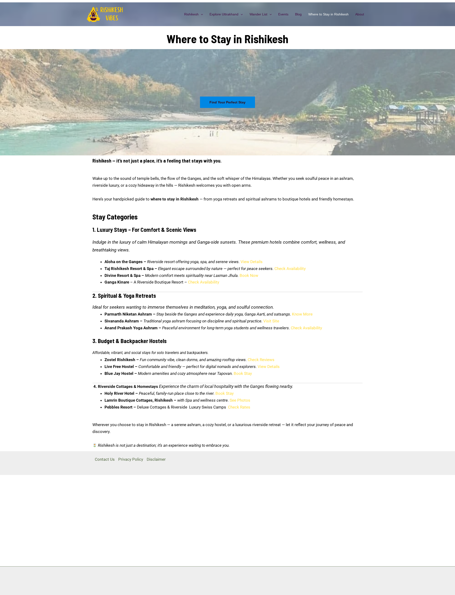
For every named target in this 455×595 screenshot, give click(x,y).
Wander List (258, 14)
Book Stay (243, 373)
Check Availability (290, 268)
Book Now (249, 275)
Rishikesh (191, 14)
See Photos (240, 400)
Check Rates (239, 407)
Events (283, 14)
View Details (252, 261)
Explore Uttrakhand (223, 14)
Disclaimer (156, 459)
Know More (302, 314)
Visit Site (271, 321)
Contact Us (105, 459)
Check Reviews (261, 359)
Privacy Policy (130, 459)
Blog (298, 14)
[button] (201, 14)
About (359, 14)
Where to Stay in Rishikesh (328, 14)
